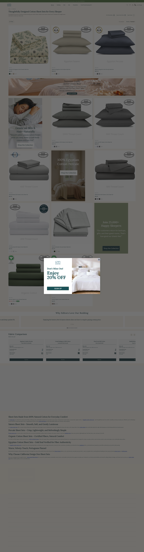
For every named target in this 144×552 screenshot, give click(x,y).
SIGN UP (58, 288)
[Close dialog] (99, 259)
